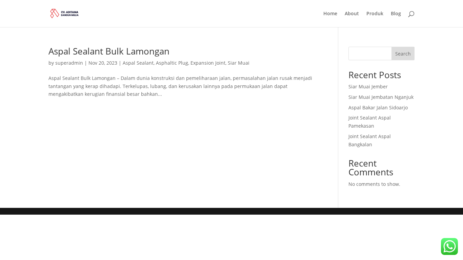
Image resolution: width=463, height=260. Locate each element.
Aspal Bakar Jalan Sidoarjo (378, 107)
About (352, 14)
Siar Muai (238, 63)
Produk (374, 14)
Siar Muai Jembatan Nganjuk (381, 97)
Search (403, 53)
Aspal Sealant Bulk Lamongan (108, 51)
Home (330, 14)
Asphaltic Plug (172, 63)
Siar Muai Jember (368, 86)
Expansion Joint (207, 63)
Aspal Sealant (138, 63)
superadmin (69, 63)
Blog (396, 14)
